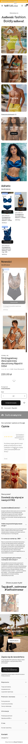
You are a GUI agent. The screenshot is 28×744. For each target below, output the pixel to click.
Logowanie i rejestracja (7, 691)
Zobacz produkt (7, 211)
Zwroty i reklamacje (6, 706)
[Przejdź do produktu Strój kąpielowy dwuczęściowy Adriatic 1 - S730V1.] (7, 203)
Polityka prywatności (6, 715)
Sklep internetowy (13, 742)
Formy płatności (5, 701)
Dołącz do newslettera (10, 670)
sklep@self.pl (4, 737)
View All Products (5, 264)
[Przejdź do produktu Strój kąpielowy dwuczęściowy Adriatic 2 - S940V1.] (20, 201)
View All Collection (5, 189)
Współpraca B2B (5, 718)
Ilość (2, 392)
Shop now (14, 133)
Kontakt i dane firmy (6, 727)
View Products (14, 640)
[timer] (14, 128)
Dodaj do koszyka (11, 403)
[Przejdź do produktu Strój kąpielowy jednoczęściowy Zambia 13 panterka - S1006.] (14, 286)
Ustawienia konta (5, 689)
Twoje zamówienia (6, 686)
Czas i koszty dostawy (7, 703)
